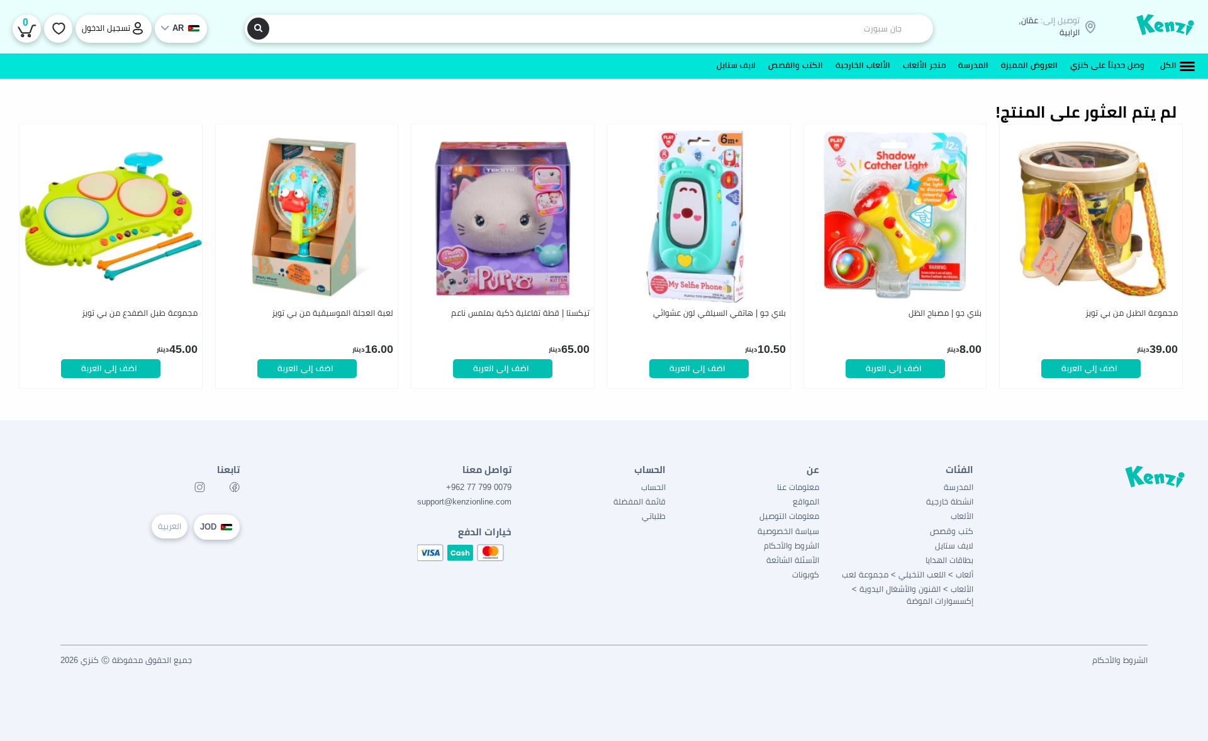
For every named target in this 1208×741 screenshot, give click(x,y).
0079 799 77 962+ (479, 487)
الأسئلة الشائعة (792, 560)
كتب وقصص (951, 531)
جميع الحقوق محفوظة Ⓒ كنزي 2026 (126, 660)
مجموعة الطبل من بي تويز (1131, 313)
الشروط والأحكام (791, 545)
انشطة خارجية (949, 501)
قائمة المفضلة (639, 501)
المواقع (806, 501)
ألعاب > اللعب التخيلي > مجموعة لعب (907, 574)
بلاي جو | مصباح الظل (945, 313)
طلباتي (654, 516)
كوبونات (805, 574)
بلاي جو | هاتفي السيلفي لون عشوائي (719, 313)
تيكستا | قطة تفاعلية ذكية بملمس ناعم (520, 313)
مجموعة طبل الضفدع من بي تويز (140, 313)
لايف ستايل (954, 545)
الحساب (653, 487)
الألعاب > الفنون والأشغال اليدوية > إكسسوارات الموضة (912, 594)
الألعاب (962, 516)
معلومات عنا (798, 487)
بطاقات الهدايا (949, 560)
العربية (169, 526)
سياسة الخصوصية (788, 531)
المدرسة (958, 487)
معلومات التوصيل (789, 516)
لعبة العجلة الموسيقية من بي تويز (332, 313)
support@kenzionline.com (464, 501)
